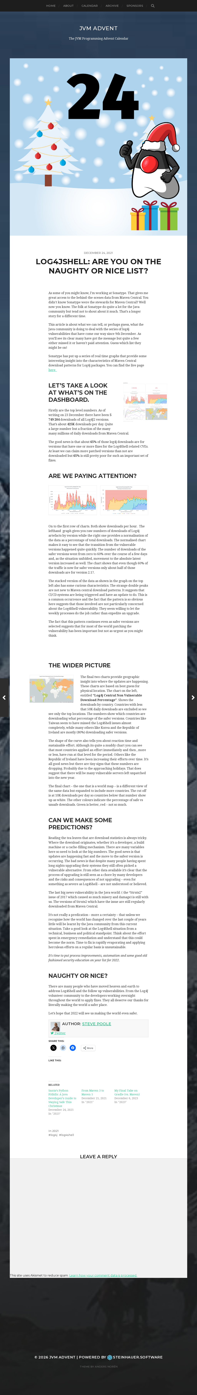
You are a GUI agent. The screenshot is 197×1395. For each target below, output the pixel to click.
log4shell (67, 1135)
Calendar (90, 6)
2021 (55, 1131)
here (52, 370)
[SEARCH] (153, 6)
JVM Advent (98, 28)
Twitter (60, 1033)
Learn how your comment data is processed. (103, 1275)
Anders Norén (106, 1366)
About (68, 6)
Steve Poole (96, 1023)
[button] (72, 500)
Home (51, 6)
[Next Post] (192, 697)
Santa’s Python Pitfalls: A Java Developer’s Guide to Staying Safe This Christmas (62, 1098)
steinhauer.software (138, 1357)
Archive (112, 6)
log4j (54, 1135)
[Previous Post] (4, 697)
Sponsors (135, 6)
